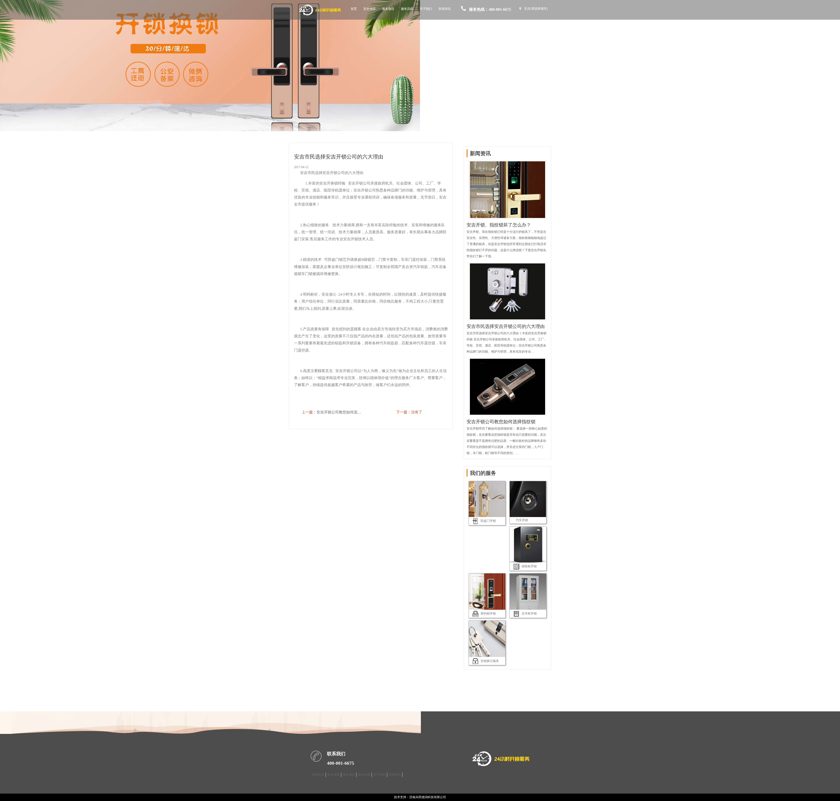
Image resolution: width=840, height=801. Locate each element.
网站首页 (318, 774)
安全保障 (369, 8)
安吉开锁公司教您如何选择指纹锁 (344, 412)
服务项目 (388, 8)
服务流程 (407, 8)
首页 (354, 8)
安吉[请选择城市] (536, 8)
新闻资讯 (445, 8)
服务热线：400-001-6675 (490, 9)
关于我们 (426, 8)
